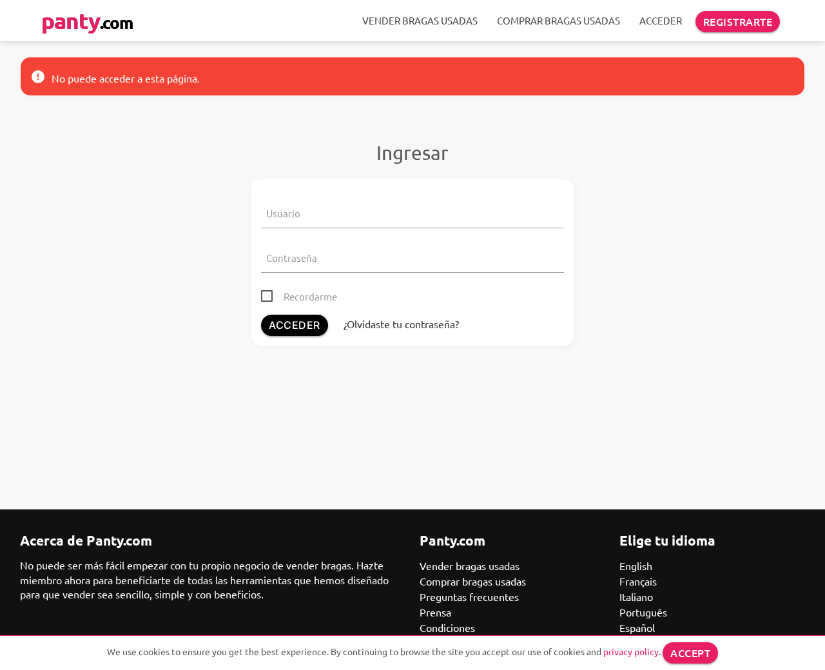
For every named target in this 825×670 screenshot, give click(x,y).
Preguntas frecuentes (469, 596)
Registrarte (738, 21)
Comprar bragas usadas (558, 20)
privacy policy (631, 651)
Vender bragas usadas (420, 20)
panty (87, 20)
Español (637, 627)
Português (643, 612)
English (635, 565)
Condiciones (447, 627)
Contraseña (291, 257)
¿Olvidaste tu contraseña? (401, 323)
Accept (690, 652)
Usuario (283, 213)
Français (638, 581)
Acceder (660, 20)
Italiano (636, 596)
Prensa (435, 612)
